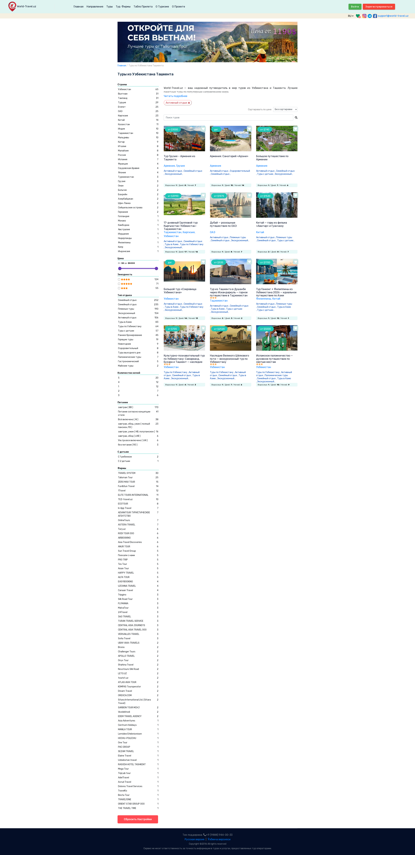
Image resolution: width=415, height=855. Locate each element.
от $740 (264, 129)
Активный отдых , (174, 171)
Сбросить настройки (138, 819)
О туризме (162, 6)
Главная (78, 6)
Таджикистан (172, 232)
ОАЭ (212, 232)
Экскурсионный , (174, 174)
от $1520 (265, 196)
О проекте (178, 6)
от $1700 (265, 262)
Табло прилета (143, 6)
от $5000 (265, 329)
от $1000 (173, 129)
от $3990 (173, 196)
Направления (95, 6)
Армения (169, 165)
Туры (109, 6)
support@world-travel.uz (393, 15)
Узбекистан (171, 298)
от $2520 (219, 329)
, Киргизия (188, 232)
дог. (216, 129)
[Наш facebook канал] (375, 16)
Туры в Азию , (172, 244)
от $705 (172, 329)
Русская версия (194, 839)
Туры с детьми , (266, 174)
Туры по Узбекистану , (176, 372)
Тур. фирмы (123, 6)
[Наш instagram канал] (364, 15)
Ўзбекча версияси (219, 839)
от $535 (218, 262)
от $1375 (219, 196)
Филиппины (263, 298)
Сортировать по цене (260, 109)
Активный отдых (176, 102)
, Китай (275, 298)
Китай (260, 232)
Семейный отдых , (221, 174)
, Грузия (180, 165)
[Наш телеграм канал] (370, 15)
